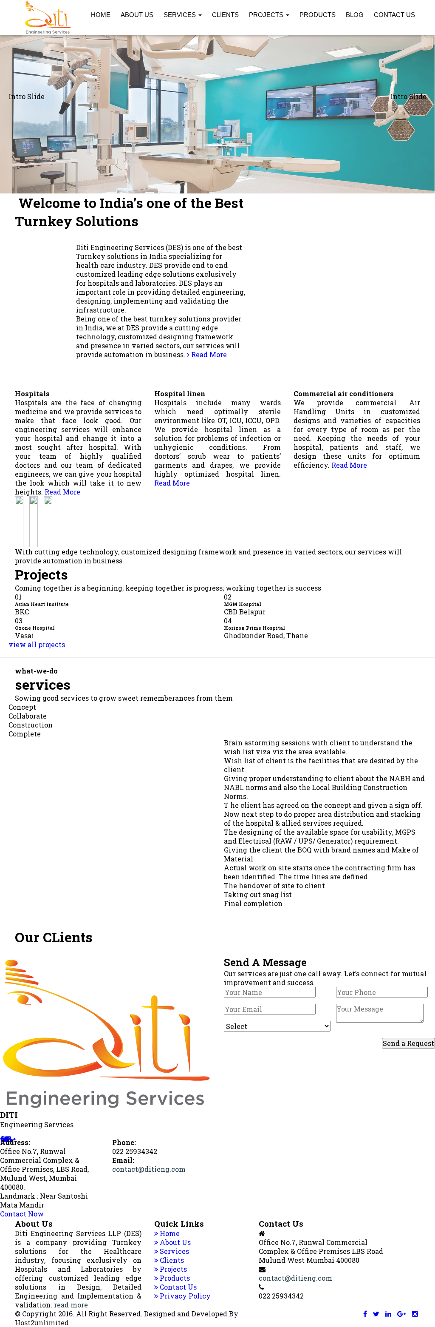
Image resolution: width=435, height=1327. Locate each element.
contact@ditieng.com (149, 1169)
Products (317, 14)
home (100, 14)
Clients (225, 14)
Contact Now (22, 1213)
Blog (355, 14)
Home (169, 1233)
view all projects (36, 644)
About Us (137, 14)
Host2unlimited (42, 1322)
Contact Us (394, 14)
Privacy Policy (184, 1295)
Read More (208, 354)
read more (71, 1304)
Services (181, 14)
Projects (267, 14)
